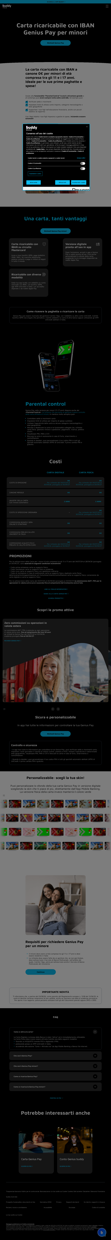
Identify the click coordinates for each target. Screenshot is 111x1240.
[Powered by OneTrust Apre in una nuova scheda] (80, 188)
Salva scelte (33, 182)
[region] (56, 157)
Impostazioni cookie (35, 173)
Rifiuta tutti (62, 182)
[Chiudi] (87, 126)
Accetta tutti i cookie (78, 182)
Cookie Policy (40, 149)
